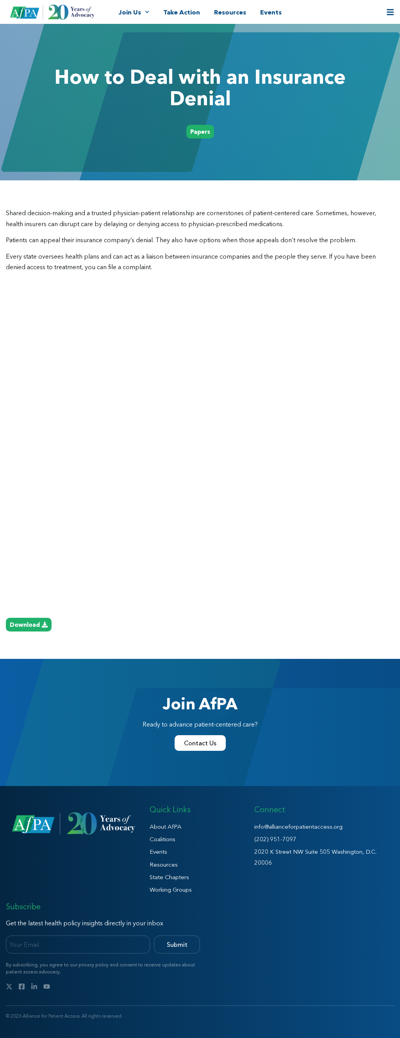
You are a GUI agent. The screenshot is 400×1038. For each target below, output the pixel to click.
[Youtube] (46, 986)
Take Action (181, 12)
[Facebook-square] (21, 986)
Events (271, 12)
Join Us (129, 12)
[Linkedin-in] (34, 986)
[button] (200, 132)
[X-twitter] (9, 986)
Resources (230, 12)
